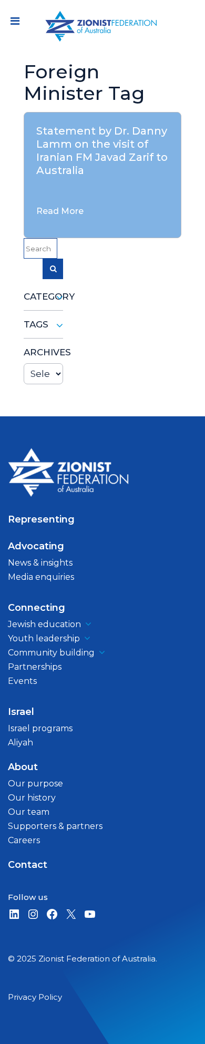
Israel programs (40, 728)
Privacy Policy (35, 997)
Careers (24, 840)
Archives (43, 352)
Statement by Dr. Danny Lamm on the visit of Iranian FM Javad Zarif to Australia (102, 151)
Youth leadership (44, 638)
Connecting (36, 607)
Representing (41, 519)
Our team (28, 812)
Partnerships (35, 667)
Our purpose (35, 784)
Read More (60, 211)
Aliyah (20, 743)
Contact (27, 865)
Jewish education (44, 624)
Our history (32, 798)
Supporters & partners (55, 826)
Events (22, 681)
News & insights (40, 563)
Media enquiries (41, 577)
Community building (51, 653)
